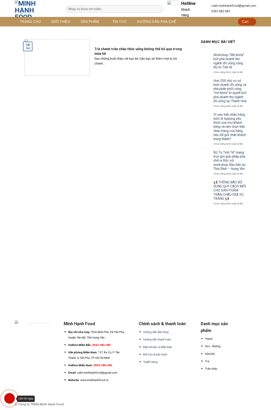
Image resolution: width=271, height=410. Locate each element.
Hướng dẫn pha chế (156, 21)
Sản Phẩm (89, 21)
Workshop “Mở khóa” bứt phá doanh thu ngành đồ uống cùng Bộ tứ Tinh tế (228, 61)
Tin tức (119, 21)
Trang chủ (30, 21)
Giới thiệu (60, 21)
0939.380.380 (102, 365)
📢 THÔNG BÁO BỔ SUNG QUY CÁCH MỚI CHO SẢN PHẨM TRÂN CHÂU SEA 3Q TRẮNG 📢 (229, 190)
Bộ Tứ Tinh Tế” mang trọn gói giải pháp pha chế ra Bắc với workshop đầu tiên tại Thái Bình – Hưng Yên (229, 160)
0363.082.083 (101, 345)
